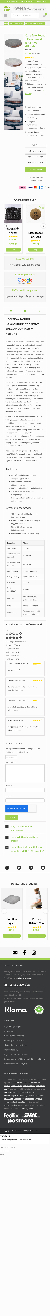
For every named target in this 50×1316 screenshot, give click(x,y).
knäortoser (29, 1099)
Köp (13, 250)
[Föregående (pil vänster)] (1, 1154)
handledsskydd (10, 1095)
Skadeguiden (27, 1108)
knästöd (17, 1099)
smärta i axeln (16, 1086)
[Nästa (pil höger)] (3, 1154)
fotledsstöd (8, 1099)
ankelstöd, (20, 1092)
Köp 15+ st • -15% (35, 163)
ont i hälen (32, 1082)
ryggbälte (38, 1099)
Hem (6, 23)
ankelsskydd (30, 1092)
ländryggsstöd (19, 1102)
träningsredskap (10, 1105)
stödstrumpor (9, 1092)
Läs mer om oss (24, 978)
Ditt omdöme (11, 762)
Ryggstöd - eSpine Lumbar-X (13, 232)
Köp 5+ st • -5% (36, 151)
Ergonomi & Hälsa (16, 23)
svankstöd (8, 1102)
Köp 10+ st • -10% (36, 157)
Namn (8, 786)
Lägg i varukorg (36, 170)
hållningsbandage (36, 1095)
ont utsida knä (29, 1086)
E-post (8, 796)
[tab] (11, 311)
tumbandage (22, 1095)
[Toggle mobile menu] (5, 15)
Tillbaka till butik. (24, 1139)
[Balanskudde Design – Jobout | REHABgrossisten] (13, 82)
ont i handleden (20, 1082)
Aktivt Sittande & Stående (34, 23)
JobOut (28, 49)
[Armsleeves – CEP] (13, 213)
